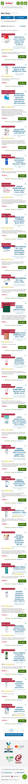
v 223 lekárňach (19, 559)
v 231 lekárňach (19, 150)
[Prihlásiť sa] (21, 3)
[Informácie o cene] (8, 56)
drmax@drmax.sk (7, 772)
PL (13, 779)
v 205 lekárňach (19, 645)
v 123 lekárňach (19, 440)
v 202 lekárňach (19, 723)
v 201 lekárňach (19, 86)
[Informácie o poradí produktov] (14, 26)
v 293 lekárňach (19, 380)
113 (22, 730)
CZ (11, 779)
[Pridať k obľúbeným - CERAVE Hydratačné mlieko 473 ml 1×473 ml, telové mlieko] (25, 705)
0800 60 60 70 (20, 772)
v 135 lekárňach (19, 674)
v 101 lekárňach (19, 209)
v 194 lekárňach (19, 59)
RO (16, 779)
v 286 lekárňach (19, 472)
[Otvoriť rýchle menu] (2, 3)
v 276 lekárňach (19, 270)
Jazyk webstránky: (5, 776)
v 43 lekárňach (19, 325)
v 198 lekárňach (19, 699)
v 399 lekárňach (19, 121)
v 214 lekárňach (19, 583)
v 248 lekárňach (19, 409)
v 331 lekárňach (19, 298)
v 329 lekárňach (19, 178)
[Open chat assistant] (24, 776)
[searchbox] (14, 7)
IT (17, 779)
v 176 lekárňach (19, 239)
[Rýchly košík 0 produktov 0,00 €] (25, 3)
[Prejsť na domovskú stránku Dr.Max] (9, 3)
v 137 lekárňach (19, 527)
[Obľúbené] (18, 3)
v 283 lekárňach (19, 350)
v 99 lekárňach (19, 618)
